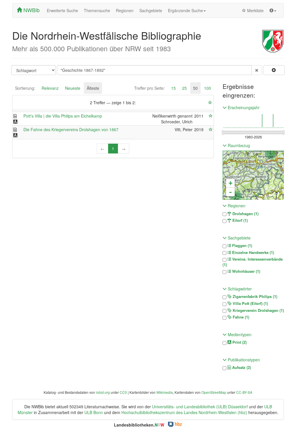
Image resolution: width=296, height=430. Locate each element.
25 (184, 88)
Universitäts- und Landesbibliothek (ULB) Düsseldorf (200, 406)
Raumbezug (238, 145)
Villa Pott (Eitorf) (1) (250, 303)
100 (207, 88)
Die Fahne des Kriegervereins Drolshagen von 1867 (71, 129)
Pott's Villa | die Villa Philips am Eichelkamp (62, 116)
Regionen (125, 10)
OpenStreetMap (213, 392)
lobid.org (103, 392)
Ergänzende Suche (185, 10)
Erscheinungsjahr (243, 107)
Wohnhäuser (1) (245, 271)
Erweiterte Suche (62, 10)
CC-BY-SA (244, 392)
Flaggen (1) (241, 245)
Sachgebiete (150, 10)
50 (195, 88)
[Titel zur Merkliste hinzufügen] (211, 116)
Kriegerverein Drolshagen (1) (258, 310)
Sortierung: (25, 88)
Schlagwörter (239, 289)
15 (173, 88)
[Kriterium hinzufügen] (274, 70)
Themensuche (97, 10)
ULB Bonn (93, 412)
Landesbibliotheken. (139, 425)
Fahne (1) (240, 317)
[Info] (273, 10)
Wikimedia (164, 392)
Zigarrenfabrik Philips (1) (254, 296)
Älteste (93, 88)
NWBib (31, 10)
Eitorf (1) (239, 220)
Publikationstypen (243, 360)
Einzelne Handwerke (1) (252, 252)
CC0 (123, 392)
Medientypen (239, 334)
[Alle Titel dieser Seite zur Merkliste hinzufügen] (210, 102)
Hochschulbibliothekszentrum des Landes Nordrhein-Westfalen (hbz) (184, 412)
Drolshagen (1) (244, 213)
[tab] (25, 88)
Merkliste (255, 10)
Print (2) (239, 342)
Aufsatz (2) (241, 367)
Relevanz (50, 88)
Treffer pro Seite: (149, 88)
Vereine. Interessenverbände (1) (253, 262)
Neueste (72, 88)
